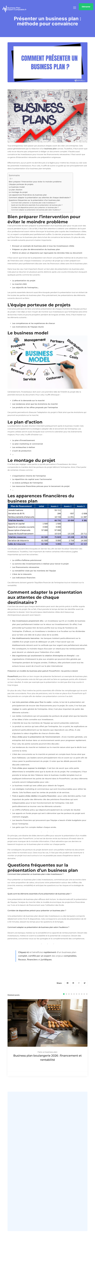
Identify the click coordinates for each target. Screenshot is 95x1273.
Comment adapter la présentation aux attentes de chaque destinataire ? (40, 197)
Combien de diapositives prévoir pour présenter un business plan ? (35, 207)
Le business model (17, 187)
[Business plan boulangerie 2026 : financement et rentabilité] (15, 1166)
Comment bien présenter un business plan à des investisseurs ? (33, 203)
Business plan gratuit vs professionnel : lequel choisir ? (53, 1215)
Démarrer (86, 7)
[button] (64, 994)
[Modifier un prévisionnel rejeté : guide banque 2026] (15, 1182)
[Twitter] (84, 983)
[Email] (67, 983)
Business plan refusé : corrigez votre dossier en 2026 (52, 1199)
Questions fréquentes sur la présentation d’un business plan (34, 200)
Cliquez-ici (23, 952)
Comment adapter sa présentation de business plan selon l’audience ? (36, 210)
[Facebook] (79, 983)
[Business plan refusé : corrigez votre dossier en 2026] (15, 1199)
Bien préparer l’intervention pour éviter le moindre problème (35, 182)
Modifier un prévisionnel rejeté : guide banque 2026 (51, 1182)
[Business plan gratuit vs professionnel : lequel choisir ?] (15, 1215)
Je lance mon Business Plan (26, 1142)
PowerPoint (13, 676)
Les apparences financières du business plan (28, 195)
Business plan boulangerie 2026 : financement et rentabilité (47, 1057)
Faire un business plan (47, 1052)
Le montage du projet (18, 192)
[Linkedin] (73, 983)
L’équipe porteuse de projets (21, 184)
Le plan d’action (15, 190)
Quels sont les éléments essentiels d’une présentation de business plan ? (36, 205)
